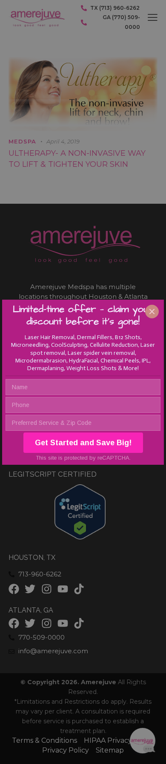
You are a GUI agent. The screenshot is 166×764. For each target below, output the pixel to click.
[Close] (152, 311)
